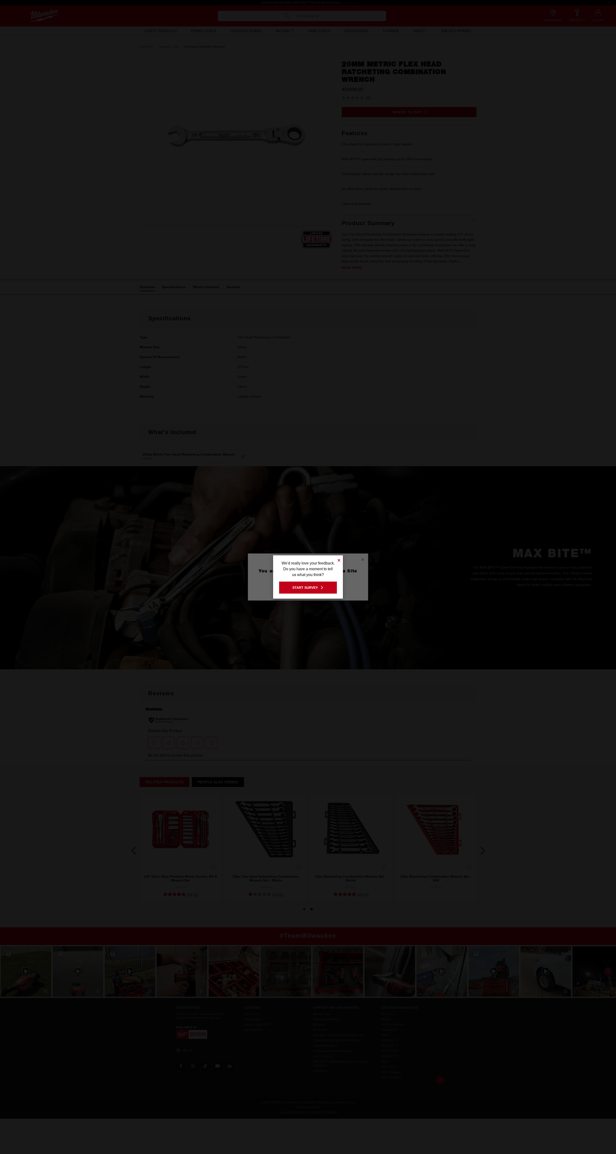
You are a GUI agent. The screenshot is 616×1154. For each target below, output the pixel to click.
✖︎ (339, 559)
